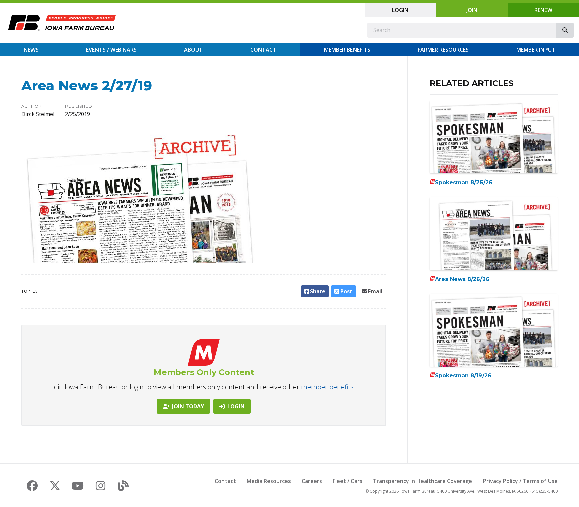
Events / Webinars (111, 49)
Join (471, 10)
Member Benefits (347, 49)
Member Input (535, 49)
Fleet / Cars (347, 481)
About (193, 49)
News (31, 49)
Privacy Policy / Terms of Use (520, 481)
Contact (263, 49)
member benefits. (328, 386)
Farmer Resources (443, 49)
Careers (312, 481)
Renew (543, 10)
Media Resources (269, 481)
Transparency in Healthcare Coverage (422, 481)
